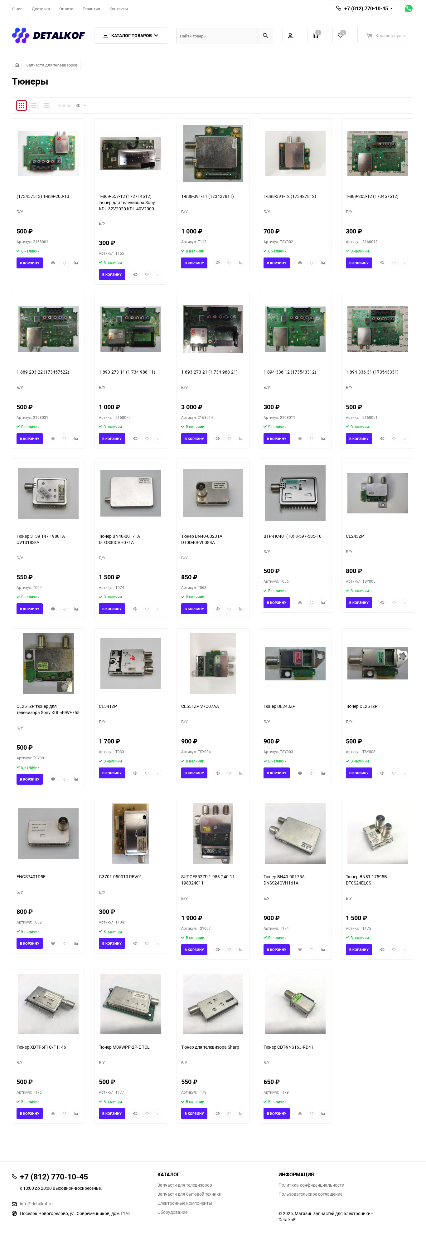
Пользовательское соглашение (310, 1194)
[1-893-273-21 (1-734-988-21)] (213, 329)
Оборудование (172, 1212)
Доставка (41, 9)
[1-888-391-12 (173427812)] (295, 153)
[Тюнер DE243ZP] (295, 663)
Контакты (118, 9)
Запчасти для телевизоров (51, 65)
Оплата (66, 9)
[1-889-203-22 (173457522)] (48, 329)
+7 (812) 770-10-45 (366, 8)
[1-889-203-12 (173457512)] (377, 153)
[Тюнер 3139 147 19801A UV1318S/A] (48, 493)
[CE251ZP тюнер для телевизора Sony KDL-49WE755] (48, 663)
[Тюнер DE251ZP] (377, 663)
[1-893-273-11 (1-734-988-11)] (130, 329)
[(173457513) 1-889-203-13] (48, 153)
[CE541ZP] (130, 663)
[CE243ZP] (377, 493)
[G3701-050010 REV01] (130, 833)
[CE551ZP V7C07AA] (213, 663)
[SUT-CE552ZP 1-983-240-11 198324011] (213, 833)
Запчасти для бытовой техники (189, 1194)
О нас (17, 9)
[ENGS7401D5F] (48, 833)
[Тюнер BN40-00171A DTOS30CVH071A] (130, 493)
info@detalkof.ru (36, 1204)
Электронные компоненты (184, 1203)
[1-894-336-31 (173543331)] (377, 329)
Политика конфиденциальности (311, 1185)
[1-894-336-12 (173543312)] (295, 329)
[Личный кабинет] (290, 35)
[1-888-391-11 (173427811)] (213, 153)
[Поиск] (265, 35)
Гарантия (91, 9)
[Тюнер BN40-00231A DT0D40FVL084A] (213, 493)
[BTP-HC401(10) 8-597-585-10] (295, 493)
